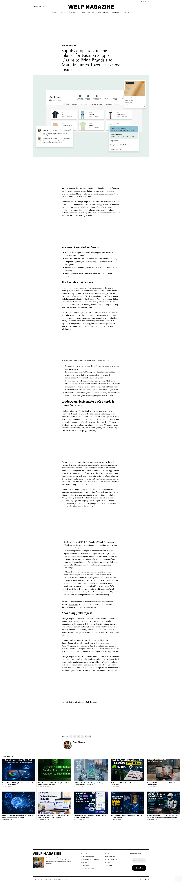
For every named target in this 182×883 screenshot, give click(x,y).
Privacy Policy (85, 865)
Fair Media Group (63, 879)
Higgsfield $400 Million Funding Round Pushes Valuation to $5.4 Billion (54, 783)
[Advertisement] (91, 28)
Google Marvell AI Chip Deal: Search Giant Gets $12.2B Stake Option (18, 783)
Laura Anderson (7, 786)
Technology (108, 865)
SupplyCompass (68, 188)
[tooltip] (141, 1)
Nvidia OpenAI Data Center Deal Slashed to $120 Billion (126, 783)
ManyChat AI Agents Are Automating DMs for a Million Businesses (90, 816)
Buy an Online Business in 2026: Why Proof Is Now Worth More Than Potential (53, 816)
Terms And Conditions (87, 868)
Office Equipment (110, 856)
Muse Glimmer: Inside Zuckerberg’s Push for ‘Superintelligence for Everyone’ (18, 816)
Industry (65, 45)
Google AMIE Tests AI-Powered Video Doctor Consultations (163, 783)
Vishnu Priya (115, 786)
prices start (73, 604)
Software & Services (111, 859)
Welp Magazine (79, 742)
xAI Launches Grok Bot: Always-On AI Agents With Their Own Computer (90, 783)
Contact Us (84, 862)
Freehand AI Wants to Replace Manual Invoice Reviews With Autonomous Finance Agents (163, 816)
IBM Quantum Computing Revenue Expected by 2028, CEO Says (126, 816)
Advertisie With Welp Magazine (90, 859)
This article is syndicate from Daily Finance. (79, 702)
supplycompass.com (88, 607)
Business (107, 862)
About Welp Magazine (87, 856)
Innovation (73, 45)
